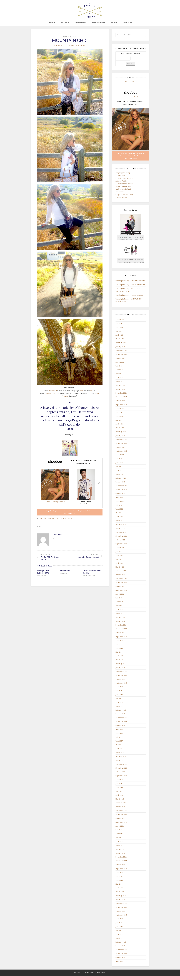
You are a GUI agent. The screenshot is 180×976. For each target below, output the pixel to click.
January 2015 (120, 853)
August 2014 (120, 872)
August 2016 (120, 780)
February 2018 (121, 710)
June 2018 (119, 695)
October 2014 (120, 865)
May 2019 (119, 652)
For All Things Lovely (123, 186)
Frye (91, 391)
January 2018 (120, 714)
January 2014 (120, 899)
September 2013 (121, 915)
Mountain (70, 518)
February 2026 (121, 343)
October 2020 (120, 586)
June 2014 (119, 880)
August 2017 (120, 733)
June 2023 (119, 463)
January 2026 (120, 347)
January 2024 (120, 435)
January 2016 (120, 807)
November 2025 (121, 354)
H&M (81, 391)
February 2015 (121, 849)
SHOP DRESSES (89, 461)
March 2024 (120, 428)
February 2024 (121, 432)
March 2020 (120, 613)
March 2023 (120, 474)
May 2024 (119, 420)
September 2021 (121, 544)
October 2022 (120, 493)
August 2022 (120, 501)
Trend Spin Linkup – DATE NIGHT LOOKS (130, 281)
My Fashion (65, 23)
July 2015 (119, 830)
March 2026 (120, 339)
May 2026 (119, 331)
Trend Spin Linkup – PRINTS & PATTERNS (131, 285)
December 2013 (121, 903)
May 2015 (119, 838)
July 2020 (119, 598)
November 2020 (121, 582)
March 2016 (120, 799)
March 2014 (120, 892)
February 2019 (121, 664)
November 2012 (121, 954)
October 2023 (120, 447)
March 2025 (120, 381)
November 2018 (121, 675)
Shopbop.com (55, 462)
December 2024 (121, 393)
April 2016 (119, 795)
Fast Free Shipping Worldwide (55, 502)
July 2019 (119, 644)
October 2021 (120, 540)
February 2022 (121, 524)
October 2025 (120, 358)
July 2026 (119, 323)
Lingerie (83, 511)
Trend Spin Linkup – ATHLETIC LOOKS (129, 295)
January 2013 (120, 946)
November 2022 (121, 490)
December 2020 (121, 579)
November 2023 (121, 443)
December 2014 (121, 857)
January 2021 (120, 575)
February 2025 (121, 385)
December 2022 (121, 486)
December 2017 (121, 718)
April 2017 (119, 749)
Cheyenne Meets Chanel (124, 195)
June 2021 (119, 555)
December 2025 (121, 350)
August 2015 (120, 826)
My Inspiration (81, 23)
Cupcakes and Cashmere (124, 178)
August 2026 (120, 319)
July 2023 (119, 459)
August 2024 (120, 408)
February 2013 (121, 942)
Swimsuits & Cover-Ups (72, 511)
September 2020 (121, 590)
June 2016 (119, 787)
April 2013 (119, 934)
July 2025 (119, 366)
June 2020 (119, 602)
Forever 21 (53, 391)
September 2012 (121, 961)
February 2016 (121, 803)
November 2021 (121, 536)
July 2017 (119, 737)
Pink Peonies (120, 175)
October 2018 (120, 679)
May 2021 (119, 559)
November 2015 (121, 814)
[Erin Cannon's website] (53, 538)
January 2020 (120, 621)
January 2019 (120, 667)
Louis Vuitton (50, 393)
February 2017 (121, 756)
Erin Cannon (58, 45)
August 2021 (120, 548)
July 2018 (119, 691)
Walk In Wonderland (123, 189)
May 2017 (119, 745)
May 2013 (119, 930)
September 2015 (121, 822)
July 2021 (119, 551)
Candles (52, 511)
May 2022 (119, 513)
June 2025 (119, 370)
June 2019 (119, 648)
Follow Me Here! (131, 82)
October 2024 (120, 401)
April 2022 (119, 517)
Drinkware (59, 511)
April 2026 (119, 335)
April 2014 (119, 888)
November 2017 (121, 722)
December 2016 (121, 764)
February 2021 (121, 571)
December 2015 (121, 811)
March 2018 (120, 706)
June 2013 (119, 927)
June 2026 (119, 327)
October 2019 (120, 633)
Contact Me (127, 23)
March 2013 (120, 938)
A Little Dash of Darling (124, 184)
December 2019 (121, 625)
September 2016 (121, 776)
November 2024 (121, 397)
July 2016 (119, 783)
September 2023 (121, 451)
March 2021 (120, 567)
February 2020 (121, 617)
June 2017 (119, 741)
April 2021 (119, 563)
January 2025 (120, 389)
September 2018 (121, 683)
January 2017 (120, 760)
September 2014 (121, 869)
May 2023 (119, 466)
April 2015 (119, 841)
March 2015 (120, 845)
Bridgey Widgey (121, 197)
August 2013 (120, 919)
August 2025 (120, 362)
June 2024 (119, 416)
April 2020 (119, 609)
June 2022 (119, 509)
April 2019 (119, 656)
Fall (40, 518)
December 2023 (121, 439)
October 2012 (120, 957)
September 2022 (121, 497)
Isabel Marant (86, 502)
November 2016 (121, 768)
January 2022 (120, 528)
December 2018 (121, 671)
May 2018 (119, 698)
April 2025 (119, 377)
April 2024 (119, 424)
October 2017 (120, 725)
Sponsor (114, 23)
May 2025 (119, 374)
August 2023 (120, 455)
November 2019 (121, 629)
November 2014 (121, 861)
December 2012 (121, 950)
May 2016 (119, 791)
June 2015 (119, 834)
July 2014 (119, 876)
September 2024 (121, 405)
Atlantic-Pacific (121, 181)
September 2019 (121, 637)
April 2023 (119, 470)
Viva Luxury (120, 192)
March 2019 (120, 660)
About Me (51, 23)
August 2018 (120, 687)
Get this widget (70, 513)
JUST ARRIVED (76, 461)
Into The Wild (65, 571)
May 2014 (119, 884)
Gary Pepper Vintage (123, 173)
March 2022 (120, 521)
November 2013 (121, 907)
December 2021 (121, 532)
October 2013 (120, 911)
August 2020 (120, 594)
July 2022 (119, 505)
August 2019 (120, 640)
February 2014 (121, 896)
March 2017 (120, 753)
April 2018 (119, 702)
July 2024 (119, 412)
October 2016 (120, 772)
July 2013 (119, 923)
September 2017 (121, 729)
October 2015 (120, 818)
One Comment (81, 45)
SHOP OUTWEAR (83, 463)
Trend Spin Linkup (98, 23)
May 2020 (119, 606)
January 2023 (120, 482)
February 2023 (121, 478)
